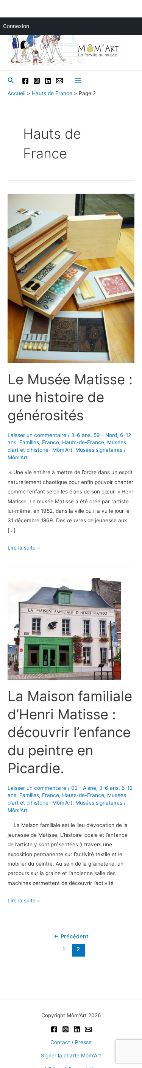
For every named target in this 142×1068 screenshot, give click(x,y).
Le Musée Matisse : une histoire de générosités (70, 397)
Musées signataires (98, 450)
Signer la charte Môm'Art (71, 1055)
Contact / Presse (71, 1042)
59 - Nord (105, 435)
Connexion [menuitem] (16, 26)
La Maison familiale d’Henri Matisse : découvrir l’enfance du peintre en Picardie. (70, 732)
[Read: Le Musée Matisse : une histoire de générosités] (71, 278)
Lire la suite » (24, 548)
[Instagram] (36, 80)
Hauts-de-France (83, 442)
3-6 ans (81, 435)
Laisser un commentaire (37, 435)
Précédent (71, 936)
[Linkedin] (48, 80)
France (50, 442)
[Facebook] (25, 80)
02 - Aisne (83, 788)
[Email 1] (59, 80)
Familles (29, 442)
